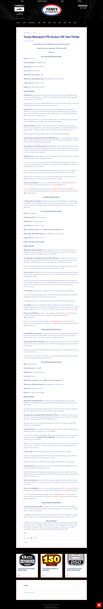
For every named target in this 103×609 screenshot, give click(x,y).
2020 (65, 22)
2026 (24, 22)
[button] (85, 22)
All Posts (18, 22)
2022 (54, 22)
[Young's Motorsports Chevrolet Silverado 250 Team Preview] (76, 560)
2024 (44, 22)
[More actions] (78, 33)
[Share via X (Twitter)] (28, 538)
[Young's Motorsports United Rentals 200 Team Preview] (27, 560)
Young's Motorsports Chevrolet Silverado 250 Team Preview (74, 569)
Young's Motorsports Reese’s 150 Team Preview (50, 569)
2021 (60, 22)
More (75, 22)
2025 (39, 22)
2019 (70, 22)
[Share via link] (35, 538)
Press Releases (31, 22)
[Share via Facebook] (24, 538)
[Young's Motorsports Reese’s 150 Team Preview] (51, 560)
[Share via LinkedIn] (31, 538)
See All (85, 551)
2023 (49, 22)
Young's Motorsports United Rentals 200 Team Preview (26, 569)
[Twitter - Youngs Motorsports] (83, 8)
